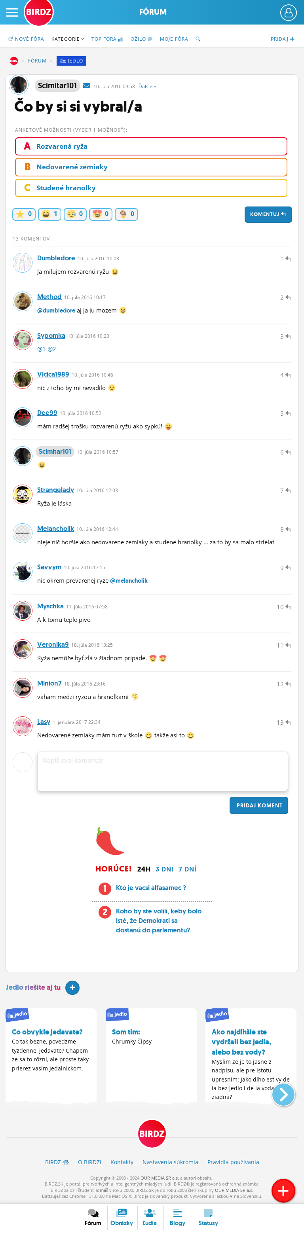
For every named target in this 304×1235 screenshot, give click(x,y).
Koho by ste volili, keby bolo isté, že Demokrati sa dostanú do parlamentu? (158, 920)
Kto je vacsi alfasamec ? (151, 887)
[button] (277, 1091)
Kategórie (66, 39)
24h (144, 869)
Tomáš (101, 1190)
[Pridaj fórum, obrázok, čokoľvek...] (283, 1191)
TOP (104, 39)
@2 (52, 349)
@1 (41, 349)
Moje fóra (174, 39)
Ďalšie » (147, 86)
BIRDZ (14, 61)
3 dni (165, 869)
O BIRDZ (89, 1162)
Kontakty (121, 1162)
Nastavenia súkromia (170, 1162)
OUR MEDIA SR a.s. (160, 1178)
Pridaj (259, 805)
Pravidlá (233, 1162)
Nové (28, 39)
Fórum (153, 12)
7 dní (188, 869)
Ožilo (139, 39)
